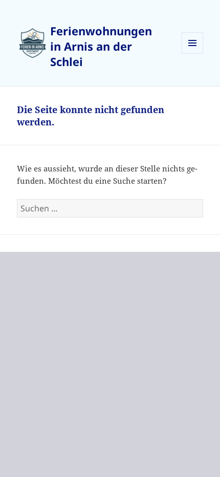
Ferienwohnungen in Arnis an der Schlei (101, 46)
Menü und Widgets (192, 53)
